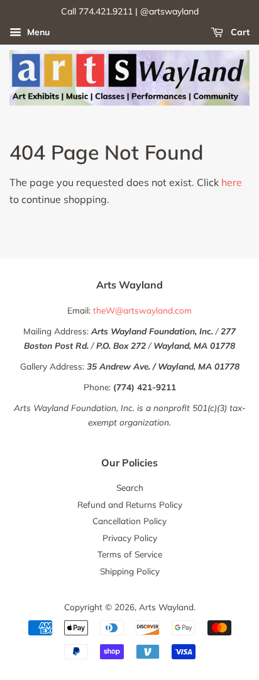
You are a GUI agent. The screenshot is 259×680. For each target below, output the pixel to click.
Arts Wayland (166, 606)
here (231, 182)
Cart (239, 32)
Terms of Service (129, 554)
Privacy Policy (129, 537)
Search (129, 487)
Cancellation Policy (129, 520)
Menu (37, 32)
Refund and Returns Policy (129, 504)
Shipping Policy (130, 571)
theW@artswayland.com (142, 310)
